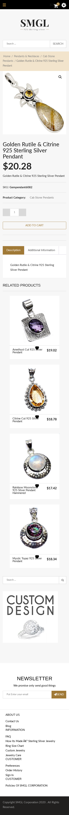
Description (13, 250)
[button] (60, 77)
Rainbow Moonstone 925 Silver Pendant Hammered (25, 490)
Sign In (10, 775)
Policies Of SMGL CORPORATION (26, 785)
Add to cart (34, 225)
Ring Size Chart (15, 746)
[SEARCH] (62, 580)
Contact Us (12, 721)
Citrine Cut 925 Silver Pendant (26, 420)
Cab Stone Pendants (42, 197)
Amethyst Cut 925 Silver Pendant (27, 351)
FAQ (8, 736)
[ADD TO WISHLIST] (39, 350)
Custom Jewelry (15, 750)
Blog (8, 726)
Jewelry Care (13, 755)
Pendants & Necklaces (26, 56)
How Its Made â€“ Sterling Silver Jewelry (30, 741)
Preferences (13, 765)
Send (60, 694)
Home (6, 56)
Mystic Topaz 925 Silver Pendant (27, 560)
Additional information (41, 250)
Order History (14, 770)
